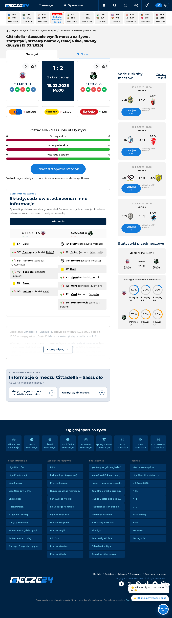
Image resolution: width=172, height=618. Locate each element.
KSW (135, 522)
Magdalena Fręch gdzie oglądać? (108, 506)
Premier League (59, 483)
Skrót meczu (84, 54)
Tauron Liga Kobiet (102, 538)
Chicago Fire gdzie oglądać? (24, 546)
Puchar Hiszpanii (59, 522)
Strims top (138, 530)
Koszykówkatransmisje (158, 446)
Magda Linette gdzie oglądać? (108, 499)
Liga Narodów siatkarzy (146, 475)
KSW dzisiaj (139, 514)
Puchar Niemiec (59, 546)
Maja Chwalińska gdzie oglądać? (108, 475)
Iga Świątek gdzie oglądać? (106, 467)
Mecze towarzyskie (143, 467)
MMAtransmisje (140, 446)
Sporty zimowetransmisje (104, 446)
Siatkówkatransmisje (68, 446)
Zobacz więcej (161, 76)
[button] (104, 5)
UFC (135, 506)
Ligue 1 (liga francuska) (62, 506)
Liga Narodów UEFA (20, 491)
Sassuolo (94, 84)
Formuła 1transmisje (86, 446)
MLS (52, 467)
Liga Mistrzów (16, 467)
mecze (17, 5)
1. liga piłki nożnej (18, 514)
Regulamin (135, 574)
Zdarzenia (58, 221)
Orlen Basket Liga (101, 546)
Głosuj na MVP (131, 112)
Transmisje (46, 5)
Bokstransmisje (122, 446)
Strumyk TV (139, 538)
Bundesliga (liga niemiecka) (65, 491)
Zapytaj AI (163, 609)
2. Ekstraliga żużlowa (103, 522)
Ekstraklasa (15, 499)
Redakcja (109, 574)
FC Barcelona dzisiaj (20, 538)
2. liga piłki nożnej (18, 522)
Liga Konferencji (18, 475)
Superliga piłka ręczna (104, 554)
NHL (135, 499)
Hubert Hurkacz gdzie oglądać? (108, 483)
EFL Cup (54, 538)
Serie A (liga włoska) (61, 499)
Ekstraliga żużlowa (102, 514)
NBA (135, 491)
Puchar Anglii (57, 530)
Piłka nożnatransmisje (14, 446)
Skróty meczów (73, 5)
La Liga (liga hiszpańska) (63, 475)
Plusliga (96, 530)
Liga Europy (15, 483)
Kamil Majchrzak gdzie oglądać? (108, 491)
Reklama (122, 574)
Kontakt (97, 574)
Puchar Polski (16, 506)
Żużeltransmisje (49, 446)
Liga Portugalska (59, 514)
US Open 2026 (140, 483)
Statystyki (32, 54)
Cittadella (23, 84)
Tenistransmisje (31, 446)
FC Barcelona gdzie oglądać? (24, 530)
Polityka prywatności (155, 574)
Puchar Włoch (58, 554)
